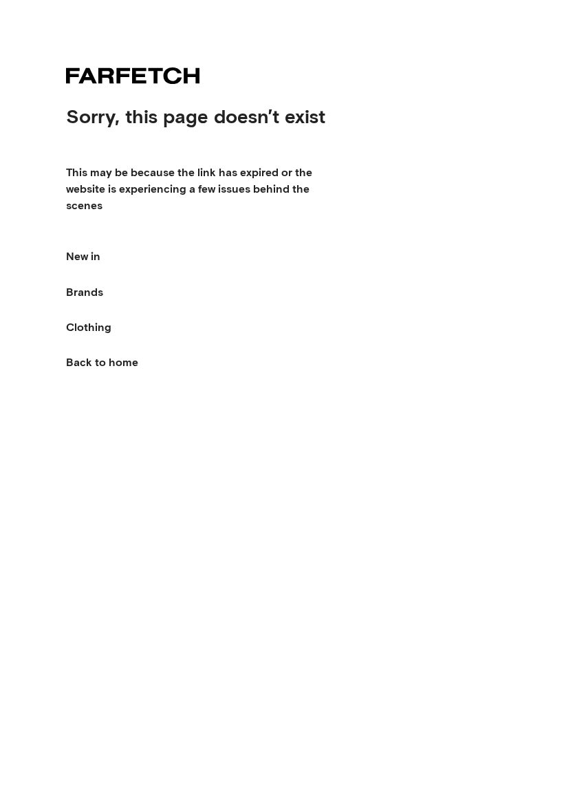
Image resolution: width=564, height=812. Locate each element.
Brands (84, 292)
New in (83, 256)
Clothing (88, 327)
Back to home (102, 362)
